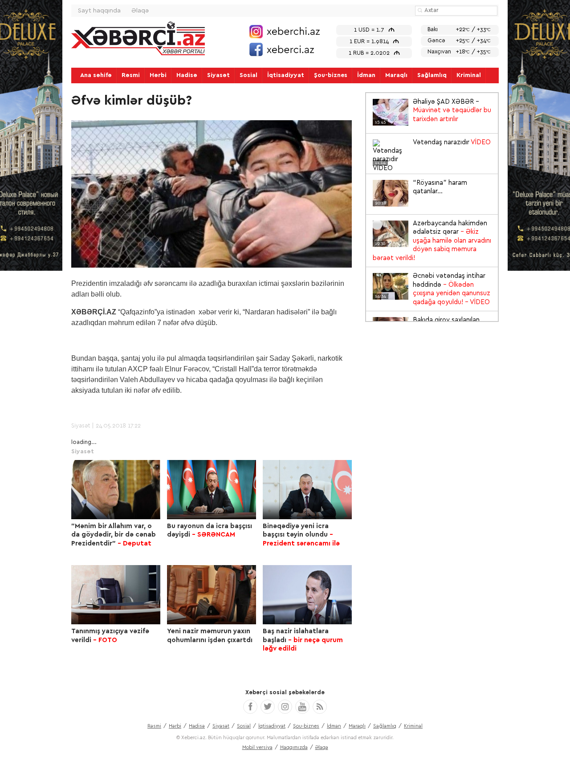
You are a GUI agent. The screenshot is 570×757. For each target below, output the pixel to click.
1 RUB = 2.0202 (374, 53)
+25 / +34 (459, 41)
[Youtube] (302, 707)
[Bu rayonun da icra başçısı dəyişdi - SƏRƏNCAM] (211, 489)
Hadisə (186, 75)
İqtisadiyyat (285, 75)
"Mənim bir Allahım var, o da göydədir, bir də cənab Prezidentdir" (113, 535)
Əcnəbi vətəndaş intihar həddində (432, 289)
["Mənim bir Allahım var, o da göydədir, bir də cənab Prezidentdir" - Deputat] (115, 489)
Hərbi (158, 75)
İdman (366, 75)
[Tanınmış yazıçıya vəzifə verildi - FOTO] (115, 594)
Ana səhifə (96, 75)
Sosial (248, 75)
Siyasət (218, 75)
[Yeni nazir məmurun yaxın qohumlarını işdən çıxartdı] (211, 594)
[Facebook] (250, 707)
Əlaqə (140, 11)
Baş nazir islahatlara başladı (303, 640)
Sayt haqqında (99, 11)
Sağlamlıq (432, 75)
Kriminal (468, 75)
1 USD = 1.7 (374, 30)
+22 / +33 (459, 30)
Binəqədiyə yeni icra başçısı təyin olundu (301, 535)
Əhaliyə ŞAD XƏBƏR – (433, 111)
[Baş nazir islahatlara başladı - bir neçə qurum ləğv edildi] (307, 594)
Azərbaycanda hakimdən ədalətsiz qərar (432, 240)
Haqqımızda (294, 747)
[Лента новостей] (320, 707)
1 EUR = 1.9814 (374, 42)
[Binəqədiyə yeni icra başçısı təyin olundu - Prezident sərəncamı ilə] (307, 489)
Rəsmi (131, 75)
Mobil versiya (257, 747)
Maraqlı (396, 75)
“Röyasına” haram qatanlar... (421, 187)
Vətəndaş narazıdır (433, 143)
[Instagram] (285, 707)
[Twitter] (268, 707)
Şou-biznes (330, 75)
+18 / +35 (459, 52)
